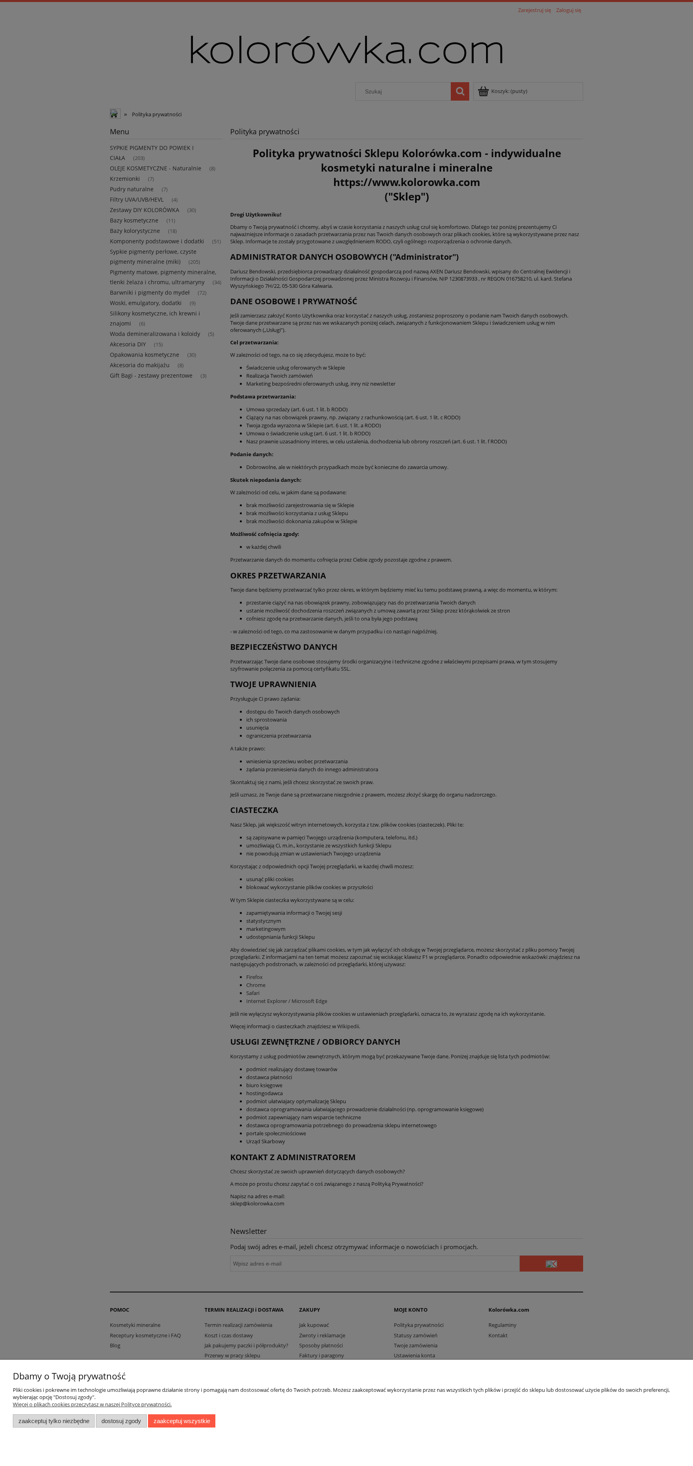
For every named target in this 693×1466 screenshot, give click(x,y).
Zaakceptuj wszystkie (182, 1420)
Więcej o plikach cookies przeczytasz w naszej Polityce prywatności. (92, 1404)
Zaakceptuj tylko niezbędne (53, 1420)
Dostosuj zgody (121, 1420)
